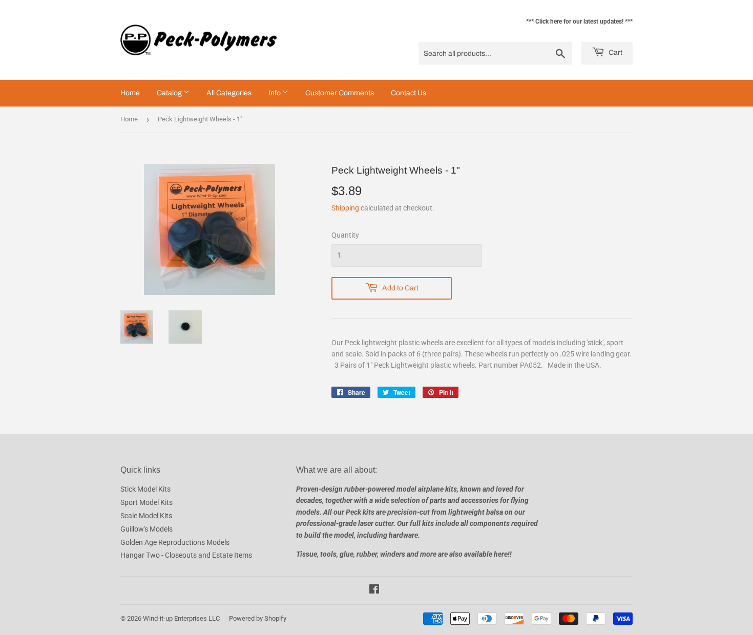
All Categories (229, 93)
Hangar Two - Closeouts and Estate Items (186, 555)
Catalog (170, 93)
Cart (614, 52)
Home (130, 93)
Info (275, 93)
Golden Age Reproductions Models (174, 542)
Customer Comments (339, 93)
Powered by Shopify (257, 618)
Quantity (345, 235)
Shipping (345, 208)
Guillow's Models (146, 529)
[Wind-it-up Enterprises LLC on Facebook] (374, 590)
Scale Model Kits (146, 516)
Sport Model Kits (146, 502)
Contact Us (408, 93)
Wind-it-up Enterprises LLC (181, 618)
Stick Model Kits (145, 489)
